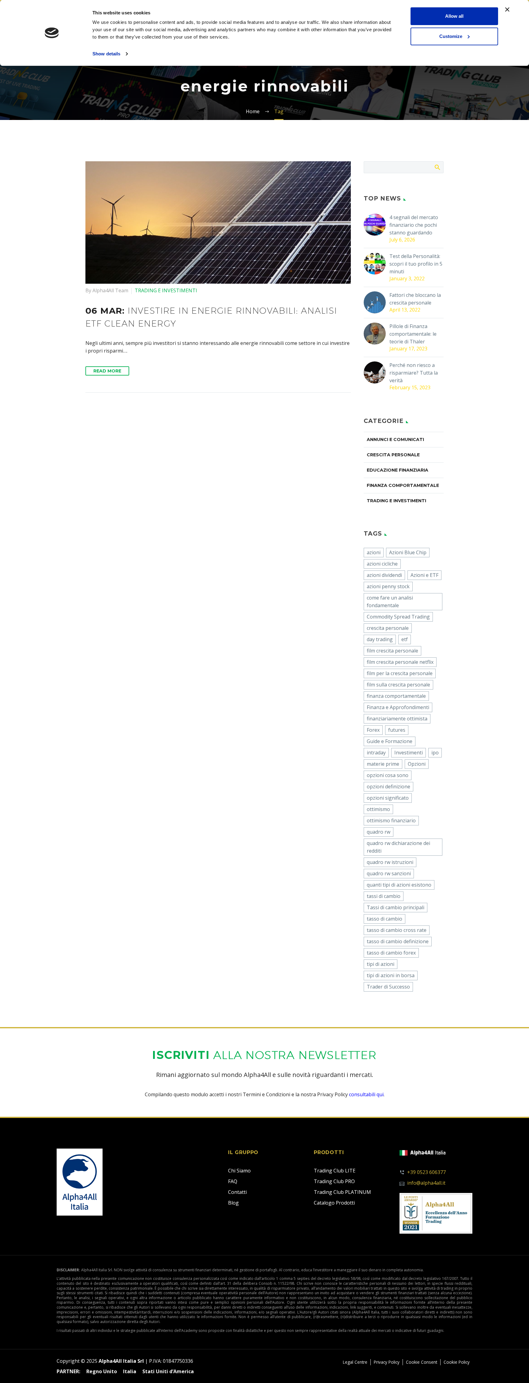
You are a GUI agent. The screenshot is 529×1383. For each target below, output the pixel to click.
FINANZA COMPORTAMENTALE (403, 485)
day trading (380, 639)
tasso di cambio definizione (398, 941)
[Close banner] (507, 9)
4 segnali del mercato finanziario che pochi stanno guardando (413, 225)
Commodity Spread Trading (398, 616)
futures (396, 730)
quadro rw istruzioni (390, 862)
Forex (373, 730)
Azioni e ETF (424, 575)
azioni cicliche (382, 563)
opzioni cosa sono (387, 775)
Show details (106, 53)
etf (404, 639)
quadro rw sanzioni (389, 873)
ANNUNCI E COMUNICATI (395, 439)
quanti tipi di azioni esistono (399, 884)
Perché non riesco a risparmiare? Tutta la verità (413, 373)
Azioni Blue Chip (407, 552)
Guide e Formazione (389, 741)
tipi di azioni (380, 964)
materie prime (383, 764)
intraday (376, 752)
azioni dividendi (384, 575)
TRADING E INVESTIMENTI (166, 290)
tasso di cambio (384, 918)
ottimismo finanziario (391, 820)
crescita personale (388, 628)
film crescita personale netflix (400, 662)
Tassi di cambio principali (395, 907)
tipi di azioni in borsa (391, 975)
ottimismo (378, 809)
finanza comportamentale (396, 696)
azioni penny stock (388, 586)
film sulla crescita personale (398, 684)
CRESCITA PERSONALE (393, 455)
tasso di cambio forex (391, 952)
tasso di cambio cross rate (396, 930)
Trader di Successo (388, 986)
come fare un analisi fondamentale (390, 601)
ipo (435, 752)
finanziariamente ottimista (397, 718)
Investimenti (408, 752)
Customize (450, 36)
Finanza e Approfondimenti (398, 707)
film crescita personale (392, 650)
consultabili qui (366, 1094)
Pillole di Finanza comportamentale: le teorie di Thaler (413, 334)
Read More (107, 371)
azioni (374, 552)
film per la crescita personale (400, 673)
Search (437, 167)
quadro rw (378, 831)
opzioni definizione (388, 786)
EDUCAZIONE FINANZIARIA (397, 470)
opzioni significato (388, 797)
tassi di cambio (383, 896)
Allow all (454, 16)
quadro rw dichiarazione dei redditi (398, 847)
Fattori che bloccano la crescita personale (415, 299)
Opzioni (417, 764)
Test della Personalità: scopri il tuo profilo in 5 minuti (415, 264)
